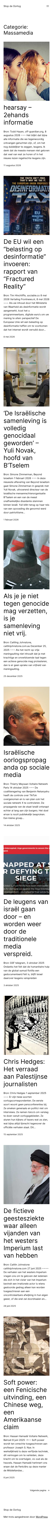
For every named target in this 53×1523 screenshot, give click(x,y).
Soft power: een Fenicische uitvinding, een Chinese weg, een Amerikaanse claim (25, 1405)
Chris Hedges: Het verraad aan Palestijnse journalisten (25, 1073)
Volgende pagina (39, 1490)
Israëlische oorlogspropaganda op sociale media (26, 763)
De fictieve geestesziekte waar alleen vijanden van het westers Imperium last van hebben (24, 1233)
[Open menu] (47, 6)
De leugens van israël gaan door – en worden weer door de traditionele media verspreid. (26, 928)
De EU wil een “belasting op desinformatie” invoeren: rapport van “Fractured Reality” (25, 264)
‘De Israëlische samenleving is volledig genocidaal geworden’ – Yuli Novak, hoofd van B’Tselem (25, 439)
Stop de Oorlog (12, 6)
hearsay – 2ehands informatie (18, 115)
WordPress (42, 1516)
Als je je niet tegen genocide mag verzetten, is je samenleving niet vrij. (26, 614)
